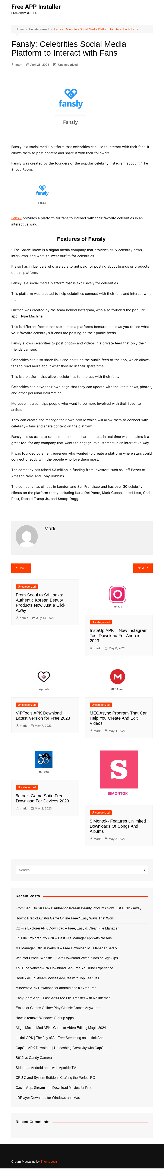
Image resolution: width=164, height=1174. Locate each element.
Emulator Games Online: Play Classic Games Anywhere (58, 1008)
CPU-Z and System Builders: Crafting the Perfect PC (55, 1077)
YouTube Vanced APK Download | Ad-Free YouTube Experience (64, 968)
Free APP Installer (36, 6)
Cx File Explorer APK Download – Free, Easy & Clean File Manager (67, 928)
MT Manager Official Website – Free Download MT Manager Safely (66, 948)
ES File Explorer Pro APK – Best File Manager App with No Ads (64, 938)
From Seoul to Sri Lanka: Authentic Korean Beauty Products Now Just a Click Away (78, 908)
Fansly (16, 218)
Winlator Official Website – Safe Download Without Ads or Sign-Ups (67, 958)
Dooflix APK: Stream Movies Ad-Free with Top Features (57, 978)
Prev (23, 568)
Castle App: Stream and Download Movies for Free (54, 1088)
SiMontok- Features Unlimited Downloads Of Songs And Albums (118, 826)
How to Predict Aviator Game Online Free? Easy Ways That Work (65, 918)
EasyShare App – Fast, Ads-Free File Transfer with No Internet (63, 998)
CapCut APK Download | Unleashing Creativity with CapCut (61, 1048)
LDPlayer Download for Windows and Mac (48, 1098)
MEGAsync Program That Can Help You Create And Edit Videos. (119, 718)
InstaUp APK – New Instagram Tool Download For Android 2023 (119, 635)
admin (24, 618)
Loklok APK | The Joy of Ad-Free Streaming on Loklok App (60, 1038)
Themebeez (49, 1161)
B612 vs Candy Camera (34, 1058)
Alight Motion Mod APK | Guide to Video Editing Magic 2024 (61, 1028)
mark (18, 64)
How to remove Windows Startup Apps (45, 1018)
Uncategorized (68, 64)
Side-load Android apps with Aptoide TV (46, 1068)
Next (141, 568)
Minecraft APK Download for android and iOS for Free (56, 988)
